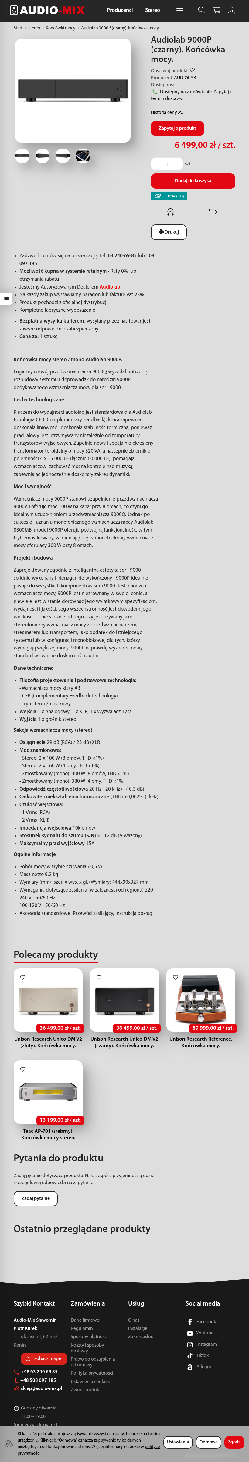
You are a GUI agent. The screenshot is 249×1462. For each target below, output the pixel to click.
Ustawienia (178, 1442)
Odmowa (209, 1442)
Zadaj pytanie (36, 1198)
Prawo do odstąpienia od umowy (93, 1362)
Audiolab (110, 287)
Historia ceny (164, 112)
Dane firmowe (85, 1320)
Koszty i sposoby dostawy (87, 1348)
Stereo (152, 10)
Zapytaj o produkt (177, 128)
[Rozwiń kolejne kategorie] (179, 10)
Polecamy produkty (56, 955)
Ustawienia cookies (90, 1381)
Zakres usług (141, 1336)
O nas (133, 1320)
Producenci (120, 10)
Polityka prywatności (92, 1373)
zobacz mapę (47, 1358)
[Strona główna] (49, 10)
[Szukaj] (201, 10)
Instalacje (137, 1328)
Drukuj (171, 232)
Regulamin (82, 1328)
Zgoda (234, 1442)
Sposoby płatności (89, 1336)
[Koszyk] (216, 10)
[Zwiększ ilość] (156, 163)
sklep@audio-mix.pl (42, 1388)
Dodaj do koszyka (193, 181)
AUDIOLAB (185, 78)
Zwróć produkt (86, 1390)
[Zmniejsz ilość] (178, 163)
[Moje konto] (231, 10)
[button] (73, 91)
